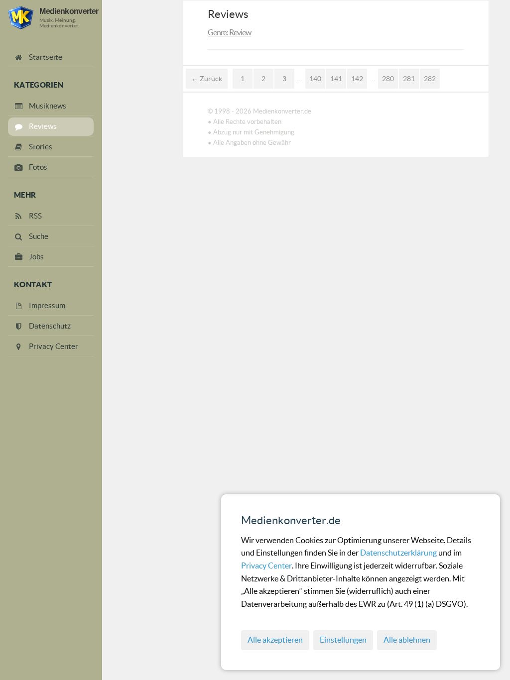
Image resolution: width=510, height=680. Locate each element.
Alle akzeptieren (275, 639)
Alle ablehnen (406, 639)
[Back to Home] (20, 17)
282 (430, 79)
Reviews (228, 13)
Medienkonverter (68, 10)
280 (388, 79)
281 (409, 79)
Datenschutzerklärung (399, 552)
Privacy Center (266, 565)
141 (336, 79)
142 (357, 79)
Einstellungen (343, 639)
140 (315, 79)
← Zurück (206, 79)
